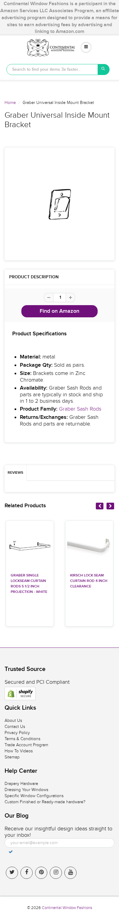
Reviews (15, 473)
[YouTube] (70, 873)
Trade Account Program (26, 744)
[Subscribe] (11, 851)
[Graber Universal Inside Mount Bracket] (59, 204)
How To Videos (19, 751)
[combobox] (52, 69)
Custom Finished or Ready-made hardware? (45, 801)
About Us (13, 720)
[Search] (104, 69)
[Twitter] (12, 873)
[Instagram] (56, 873)
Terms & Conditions (22, 738)
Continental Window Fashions (67, 907)
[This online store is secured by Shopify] (20, 693)
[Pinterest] (41, 873)
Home (10, 102)
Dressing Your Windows (26, 789)
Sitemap (12, 757)
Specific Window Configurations (34, 795)
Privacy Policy (17, 732)
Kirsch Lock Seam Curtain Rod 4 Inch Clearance (88, 581)
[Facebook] (26, 873)
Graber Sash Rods (80, 409)
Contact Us (15, 726)
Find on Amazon (59, 311)
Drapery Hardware (21, 783)
